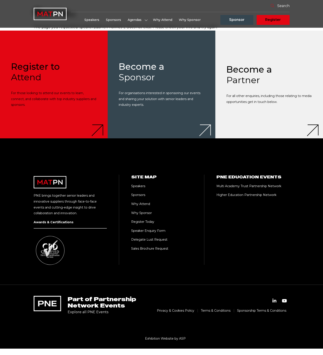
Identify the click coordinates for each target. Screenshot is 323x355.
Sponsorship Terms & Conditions (261, 311)
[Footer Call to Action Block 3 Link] (269, 84)
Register (273, 20)
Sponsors (113, 20)
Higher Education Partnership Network (246, 195)
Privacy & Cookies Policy (175, 311)
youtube (284, 301)
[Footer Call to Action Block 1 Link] (54, 84)
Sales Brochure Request (149, 249)
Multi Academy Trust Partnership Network (248, 186)
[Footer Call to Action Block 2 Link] (161, 84)
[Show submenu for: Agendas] (146, 20)
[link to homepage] (50, 14)
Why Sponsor (190, 20)
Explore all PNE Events (88, 312)
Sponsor (237, 20)
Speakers (91, 20)
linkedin (274, 301)
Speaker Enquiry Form (148, 231)
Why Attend (162, 20)
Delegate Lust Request (149, 240)
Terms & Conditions (215, 311)
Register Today (142, 222)
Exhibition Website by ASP (165, 338)
